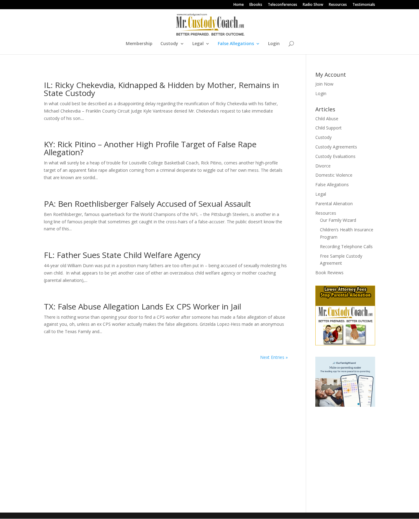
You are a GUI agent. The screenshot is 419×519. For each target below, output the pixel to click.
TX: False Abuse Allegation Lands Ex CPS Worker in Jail (142, 306)
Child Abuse (326, 118)
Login (274, 43)
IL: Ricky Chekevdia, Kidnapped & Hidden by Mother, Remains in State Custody (161, 88)
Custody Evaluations (335, 156)
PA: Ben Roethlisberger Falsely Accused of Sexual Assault (147, 203)
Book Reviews (329, 272)
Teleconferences (282, 5)
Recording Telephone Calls (346, 246)
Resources (338, 5)
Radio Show (313, 5)
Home (238, 5)
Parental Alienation (334, 203)
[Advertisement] (353, 454)
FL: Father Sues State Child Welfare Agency (122, 254)
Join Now (324, 84)
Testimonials (363, 5)
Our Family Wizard (338, 220)
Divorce (323, 166)
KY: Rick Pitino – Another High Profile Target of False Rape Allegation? (150, 148)
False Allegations (236, 43)
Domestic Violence (333, 175)
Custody (169, 43)
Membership (139, 43)
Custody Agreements (336, 147)
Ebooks (255, 5)
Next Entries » (274, 357)
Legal (198, 43)
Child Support (328, 128)
